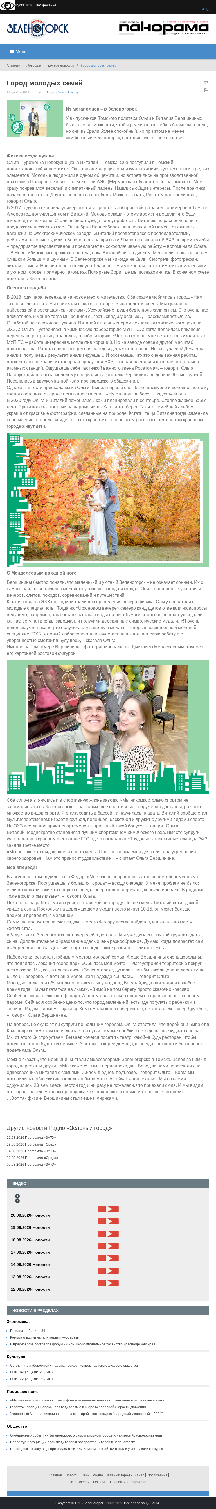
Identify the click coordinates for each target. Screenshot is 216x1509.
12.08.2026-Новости (30, 1289)
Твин (85, 1475)
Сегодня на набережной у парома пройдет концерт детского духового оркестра (74, 1366)
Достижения (157, 1475)
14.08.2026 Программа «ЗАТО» (31, 1151)
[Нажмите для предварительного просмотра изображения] (35, 118)
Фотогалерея (79, 1482)
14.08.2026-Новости (30, 1264)
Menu (20, 51)
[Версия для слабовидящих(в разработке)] (7, 6)
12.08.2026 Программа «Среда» (32, 1158)
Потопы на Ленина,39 (27, 1331)
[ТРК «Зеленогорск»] (38, 28)
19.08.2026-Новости (30, 1227)
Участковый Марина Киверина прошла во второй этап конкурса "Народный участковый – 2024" (86, 1414)
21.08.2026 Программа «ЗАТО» (31, 1138)
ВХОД (205, 9)
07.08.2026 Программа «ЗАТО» (31, 1165)
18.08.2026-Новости (30, 1240)
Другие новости (61, 65)
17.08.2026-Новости (30, 1252)
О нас (139, 1475)
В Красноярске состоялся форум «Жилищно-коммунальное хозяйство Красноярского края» (83, 1344)
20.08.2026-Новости (30, 1215)
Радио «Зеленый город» (63, 92)
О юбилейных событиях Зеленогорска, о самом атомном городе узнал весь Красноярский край (86, 1435)
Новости (33, 65)
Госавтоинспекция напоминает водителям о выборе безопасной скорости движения (78, 1407)
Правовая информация (128, 1482)
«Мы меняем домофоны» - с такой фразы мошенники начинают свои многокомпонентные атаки (87, 1400)
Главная (13, 65)
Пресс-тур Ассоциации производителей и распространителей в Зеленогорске (73, 1442)
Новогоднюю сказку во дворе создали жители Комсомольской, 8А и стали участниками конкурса (86, 1449)
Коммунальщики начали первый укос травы (45, 1337)
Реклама (100, 1482)
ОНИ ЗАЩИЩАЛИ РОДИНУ (32, 1372)
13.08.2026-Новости (30, 1277)
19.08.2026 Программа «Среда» (32, 1144)
